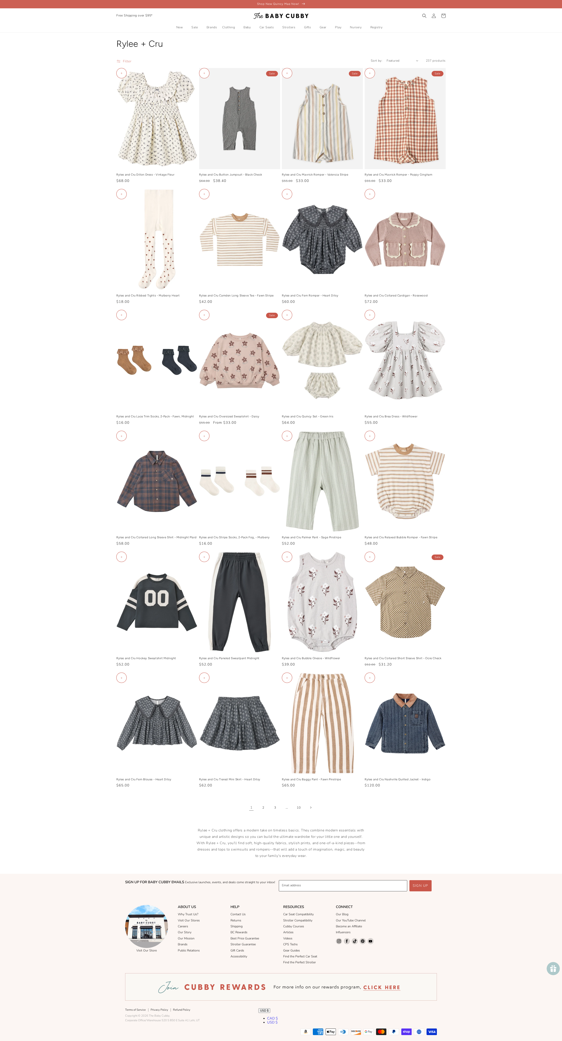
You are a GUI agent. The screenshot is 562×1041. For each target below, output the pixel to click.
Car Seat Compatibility (298, 914)
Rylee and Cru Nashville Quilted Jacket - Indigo (398, 779)
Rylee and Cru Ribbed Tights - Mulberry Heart (148, 295)
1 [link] (251, 807)
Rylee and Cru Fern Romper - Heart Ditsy (310, 295)
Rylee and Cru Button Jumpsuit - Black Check (230, 174)
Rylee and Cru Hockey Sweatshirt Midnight (146, 658)
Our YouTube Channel (351, 920)
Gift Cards (237, 950)
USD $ (264, 1010)
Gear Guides (291, 950)
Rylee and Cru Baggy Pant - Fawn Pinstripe (311, 779)
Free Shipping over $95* (134, 15)
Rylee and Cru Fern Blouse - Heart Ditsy (143, 779)
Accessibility (239, 956)
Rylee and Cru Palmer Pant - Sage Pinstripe (311, 537)
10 (299, 808)
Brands (182, 944)
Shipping (237, 926)
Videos (287, 938)
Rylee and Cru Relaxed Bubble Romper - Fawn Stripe (401, 537)
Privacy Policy (159, 1010)
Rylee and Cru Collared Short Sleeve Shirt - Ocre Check (403, 658)
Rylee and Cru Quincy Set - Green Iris (307, 416)
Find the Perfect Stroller (299, 962)
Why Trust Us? (188, 914)
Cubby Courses (293, 926)
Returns (236, 920)
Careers (183, 926)
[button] (424, 16)
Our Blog (342, 914)
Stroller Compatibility (297, 920)
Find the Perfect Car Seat (300, 956)
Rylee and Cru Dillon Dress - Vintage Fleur (145, 174)
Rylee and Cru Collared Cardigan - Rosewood (396, 295)
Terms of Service (135, 1010)
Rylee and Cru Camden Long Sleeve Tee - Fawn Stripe (236, 295)
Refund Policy (181, 1010)
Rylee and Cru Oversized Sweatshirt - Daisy (229, 416)
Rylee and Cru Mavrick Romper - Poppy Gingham (398, 174)
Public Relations (189, 950)
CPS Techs (290, 944)
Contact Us (238, 914)
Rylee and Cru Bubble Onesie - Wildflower (311, 658)
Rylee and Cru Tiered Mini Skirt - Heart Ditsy (229, 779)
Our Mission (186, 938)
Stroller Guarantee (243, 944)
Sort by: (376, 61)
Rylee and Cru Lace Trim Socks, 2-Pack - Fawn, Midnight (155, 416)
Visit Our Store (146, 950)
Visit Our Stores (189, 920)
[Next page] (310, 807)
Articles (288, 932)
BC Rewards (239, 932)
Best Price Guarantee (245, 938)
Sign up (420, 885)
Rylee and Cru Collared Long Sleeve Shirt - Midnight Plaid (156, 537)
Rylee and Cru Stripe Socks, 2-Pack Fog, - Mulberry (234, 537)
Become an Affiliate (349, 926)
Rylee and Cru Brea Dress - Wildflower (391, 416)
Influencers (343, 932)
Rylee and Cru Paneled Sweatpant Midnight (229, 658)
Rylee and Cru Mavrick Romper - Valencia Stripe (315, 174)
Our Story (184, 932)
